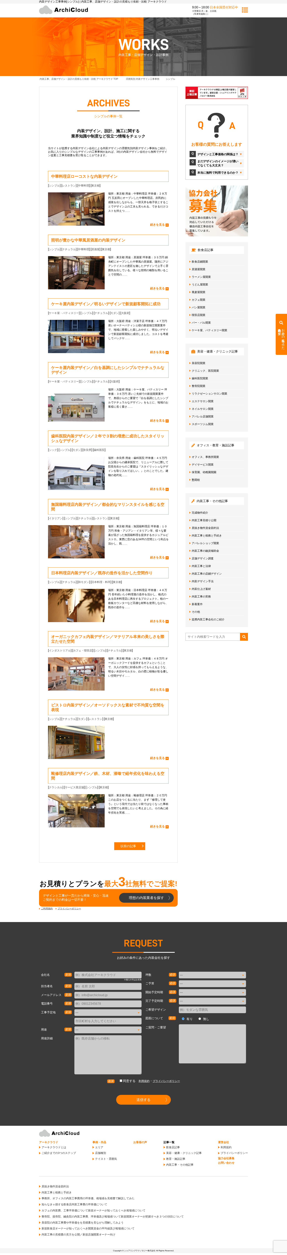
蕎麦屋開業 (198, 292)
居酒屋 (95, 249)
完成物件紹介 (200, 512)
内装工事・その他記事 (179, 1164)
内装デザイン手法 (203, 581)
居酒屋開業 (198, 269)
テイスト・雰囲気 (106, 1158)
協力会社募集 (226, 1158)
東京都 (95, 185)
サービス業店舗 (74, 787)
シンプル (54, 185)
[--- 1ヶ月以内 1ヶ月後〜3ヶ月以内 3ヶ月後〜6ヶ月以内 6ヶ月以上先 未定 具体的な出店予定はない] (212, 992)
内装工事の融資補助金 (205, 550)
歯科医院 (99, 449)
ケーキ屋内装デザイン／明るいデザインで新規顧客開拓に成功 (105, 304)
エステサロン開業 (203, 401)
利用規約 (144, 1081)
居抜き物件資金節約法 (205, 528)
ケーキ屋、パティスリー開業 (209, 330)
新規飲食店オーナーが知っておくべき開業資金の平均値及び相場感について (88, 1228)
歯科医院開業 (200, 378)
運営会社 (223, 1142)
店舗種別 (100, 1153)
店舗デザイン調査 (203, 558)
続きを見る (157, 224)
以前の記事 (128, 846)
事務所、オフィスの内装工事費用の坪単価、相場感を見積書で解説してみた (88, 1198)
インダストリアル (60, 650)
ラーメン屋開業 (201, 276)
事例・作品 (99, 1142)
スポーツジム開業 (203, 424)
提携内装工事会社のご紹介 (208, 619)
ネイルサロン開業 (203, 408)
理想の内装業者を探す (146, 898)
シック (53, 449)
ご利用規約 (47, 908)
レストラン (69, 185)
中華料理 (83, 185)
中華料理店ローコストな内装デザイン (84, 176)
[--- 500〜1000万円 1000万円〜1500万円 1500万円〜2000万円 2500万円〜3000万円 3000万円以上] (212, 983)
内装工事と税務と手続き (207, 535)
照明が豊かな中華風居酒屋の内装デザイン (88, 240)
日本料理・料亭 (101, 582)
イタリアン (55, 518)
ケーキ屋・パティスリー (64, 313)
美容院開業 (198, 363)
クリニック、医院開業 (205, 370)
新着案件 (197, 604)
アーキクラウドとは (54, 1147)
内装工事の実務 (201, 596)
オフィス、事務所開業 (205, 457)
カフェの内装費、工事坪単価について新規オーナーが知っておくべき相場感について (93, 1210)
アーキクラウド (48, 1142)
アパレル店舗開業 (203, 416)
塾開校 (196, 479)
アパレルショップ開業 (205, 543)
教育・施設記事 (175, 1158)
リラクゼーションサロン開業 (209, 393)
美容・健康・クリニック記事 (184, 1153)
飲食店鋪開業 (200, 261)
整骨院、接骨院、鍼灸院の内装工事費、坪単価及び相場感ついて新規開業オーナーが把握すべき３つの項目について (113, 1216)
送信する (143, 1100)
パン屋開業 (198, 307)
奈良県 (87, 449)
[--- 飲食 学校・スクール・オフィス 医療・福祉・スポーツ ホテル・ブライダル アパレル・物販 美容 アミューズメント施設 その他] (108, 1029)
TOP (82, 79)
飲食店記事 (173, 1147)
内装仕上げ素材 (201, 589)
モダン (115, 313)
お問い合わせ (226, 1162)
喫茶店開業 (198, 315)
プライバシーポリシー (69, 908)
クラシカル (55, 787)
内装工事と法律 (201, 566)
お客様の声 (140, 1142)
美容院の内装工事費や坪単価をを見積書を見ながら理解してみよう (83, 1222)
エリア (99, 1147)
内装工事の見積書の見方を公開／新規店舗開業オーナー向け (78, 1234)
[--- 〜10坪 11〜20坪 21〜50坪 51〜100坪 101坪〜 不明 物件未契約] (212, 975)
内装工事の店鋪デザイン (207, 573)
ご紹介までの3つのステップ (59, 1153)
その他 (196, 611)
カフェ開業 (198, 299)
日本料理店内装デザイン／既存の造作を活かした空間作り (102, 573)
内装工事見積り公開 (204, 520)
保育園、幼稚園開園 (204, 472)
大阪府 (125, 313)
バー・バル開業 (201, 322)
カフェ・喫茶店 (82, 650)
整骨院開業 (198, 386)
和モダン (83, 582)
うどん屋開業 (200, 284)
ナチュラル (69, 249)
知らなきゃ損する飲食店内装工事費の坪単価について (74, 1204)
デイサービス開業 (203, 464)
